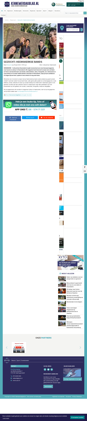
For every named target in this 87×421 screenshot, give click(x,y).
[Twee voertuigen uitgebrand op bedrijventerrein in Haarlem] (62, 284)
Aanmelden (48, 361)
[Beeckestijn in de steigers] (62, 278)
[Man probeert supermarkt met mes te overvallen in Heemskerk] (62, 260)
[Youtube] (48, 344)
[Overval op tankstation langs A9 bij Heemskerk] (62, 292)
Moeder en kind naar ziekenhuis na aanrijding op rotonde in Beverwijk (75, 272)
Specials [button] (39, 10)
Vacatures (57, 10)
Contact (3, 15)
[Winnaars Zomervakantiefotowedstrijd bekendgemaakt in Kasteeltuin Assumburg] (62, 298)
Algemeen (10, 10)
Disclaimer (68, 371)
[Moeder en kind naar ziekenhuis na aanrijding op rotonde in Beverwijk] (62, 272)
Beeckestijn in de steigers (74, 277)
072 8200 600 (17, 351)
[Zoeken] (85, 13)
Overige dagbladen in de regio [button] (72, 354)
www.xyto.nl (16, 355)
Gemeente (26, 10)
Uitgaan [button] (50, 10)
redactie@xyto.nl (17, 353)
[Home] (2, 11)
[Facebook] (45, 344)
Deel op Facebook (13, 118)
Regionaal (32, 10)
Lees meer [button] (6, 418)
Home (6, 20)
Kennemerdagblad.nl (25, 3)
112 (5, 10)
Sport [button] (44, 10)
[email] (85, 171)
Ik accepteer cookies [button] (77, 417)
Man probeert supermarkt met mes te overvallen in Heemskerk (74, 260)
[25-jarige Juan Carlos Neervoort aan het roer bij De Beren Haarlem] (62, 266)
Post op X (31, 117)
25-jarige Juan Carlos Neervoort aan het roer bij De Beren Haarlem (74, 266)
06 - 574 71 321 (36, 109)
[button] (5, 322)
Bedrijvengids (17, 10)
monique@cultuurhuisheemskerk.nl (27, 91)
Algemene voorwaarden (58, 371)
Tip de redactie (48, 117)
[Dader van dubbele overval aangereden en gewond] (62, 253)
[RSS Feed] (51, 344)
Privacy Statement (77, 371)
